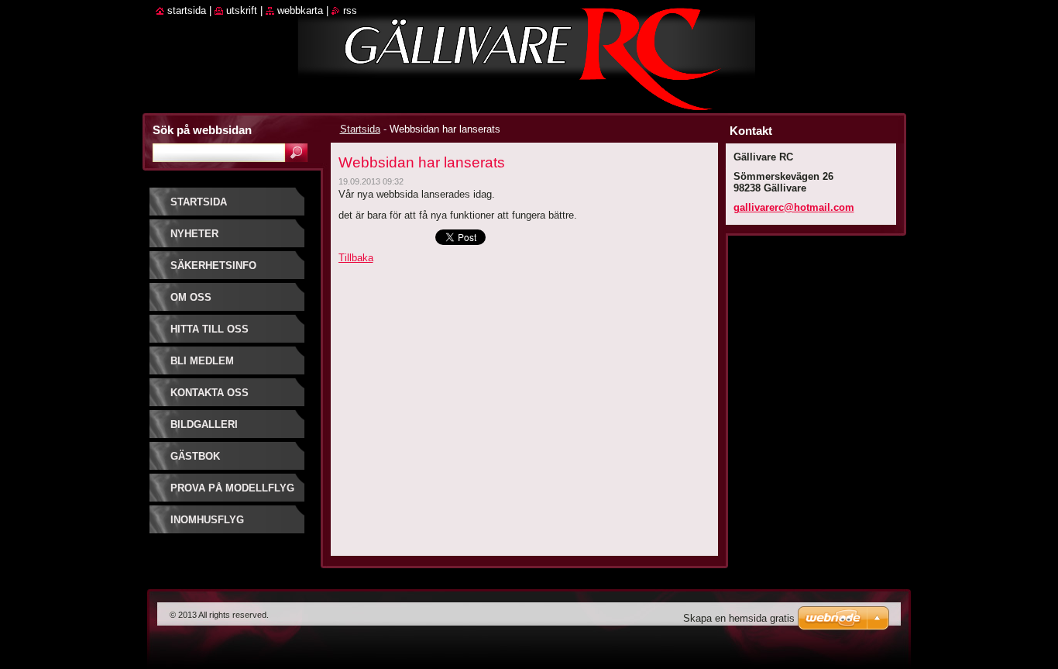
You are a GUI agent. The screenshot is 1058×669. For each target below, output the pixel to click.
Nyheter (194, 234)
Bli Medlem (202, 361)
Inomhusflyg (207, 520)
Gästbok (195, 456)
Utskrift (241, 10)
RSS (350, 10)
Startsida (360, 129)
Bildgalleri (204, 424)
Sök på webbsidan (202, 129)
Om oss (190, 297)
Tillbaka (355, 258)
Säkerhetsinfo (213, 265)
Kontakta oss (209, 392)
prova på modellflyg (232, 488)
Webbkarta (300, 10)
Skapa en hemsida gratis (739, 618)
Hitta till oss (209, 329)
